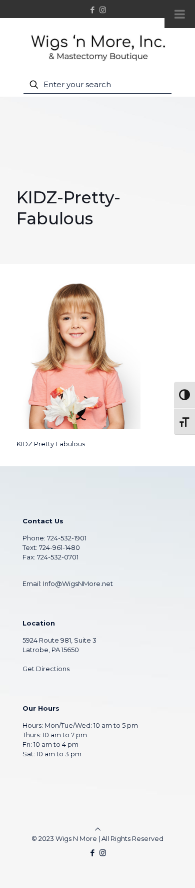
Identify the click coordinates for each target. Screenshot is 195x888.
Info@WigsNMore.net (78, 583)
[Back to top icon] (97, 829)
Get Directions (46, 669)
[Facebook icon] (92, 10)
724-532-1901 (66, 538)
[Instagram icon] (102, 10)
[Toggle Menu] (179, 14)
